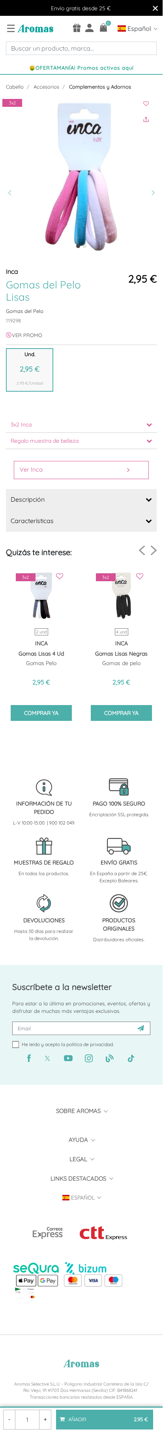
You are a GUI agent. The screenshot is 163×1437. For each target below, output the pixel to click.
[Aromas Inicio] (34, 28)
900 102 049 (62, 823)
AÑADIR (107, 1416)
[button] (12, 176)
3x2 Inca (21, 424)
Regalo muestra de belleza (45, 440)
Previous (142, 550)
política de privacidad (89, 1044)
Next (154, 550)
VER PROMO (27, 335)
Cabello (15, 86)
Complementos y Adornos (100, 86)
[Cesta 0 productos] (103, 27)
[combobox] (81, 48)
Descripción (28, 499)
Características (32, 521)
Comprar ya (41, 713)
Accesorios (46, 86)
